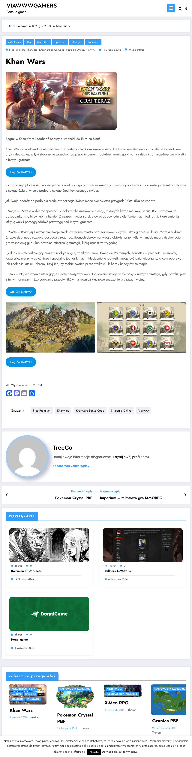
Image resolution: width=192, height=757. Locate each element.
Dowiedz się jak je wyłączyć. (120, 752)
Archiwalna (67, 689)
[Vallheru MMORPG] (143, 545)
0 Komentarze (136, 50)
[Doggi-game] (49, 613)
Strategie (76, 42)
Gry (29, 42)
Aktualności (14, 42)
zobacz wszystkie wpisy (70, 466)
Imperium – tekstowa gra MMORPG (131, 498)
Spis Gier (60, 42)
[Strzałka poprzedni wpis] (7, 495)
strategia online (75, 50)
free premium (17, 50)
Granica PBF (118, 721)
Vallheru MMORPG (118, 571)
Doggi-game (19, 640)
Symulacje (93, 42)
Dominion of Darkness (26, 571)
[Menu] (171, 8)
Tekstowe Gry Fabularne (27, 689)
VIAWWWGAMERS (32, 6)
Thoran (18, 566)
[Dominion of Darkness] (49, 545)
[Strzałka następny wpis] (185, 495)
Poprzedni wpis (81, 491)
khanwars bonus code (51, 50)
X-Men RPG (69, 703)
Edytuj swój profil (126, 457)
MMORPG (43, 42)
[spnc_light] (186, 8)
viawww (90, 50)
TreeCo (62, 447)
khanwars (32, 50)
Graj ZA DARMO (21, 172)
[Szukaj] (180, 9)
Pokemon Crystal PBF (73, 498)
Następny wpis (110, 491)
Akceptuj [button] (94, 752)
